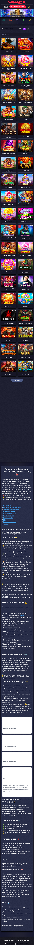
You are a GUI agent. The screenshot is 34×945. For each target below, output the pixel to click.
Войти (6, 6)
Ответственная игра (9, 522)
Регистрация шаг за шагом (12, 507)
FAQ (4, 520)
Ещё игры (17, 380)
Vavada (22, 615)
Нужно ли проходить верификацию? (15, 863)
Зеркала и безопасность (11, 509)
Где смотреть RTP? (9, 866)
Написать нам (9, 940)
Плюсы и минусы (8, 516)
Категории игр (7, 505)
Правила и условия (22, 940)
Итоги (6, 524)
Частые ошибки (8, 518)
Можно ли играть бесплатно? (12, 865)
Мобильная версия (9, 514)
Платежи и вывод (9, 512)
